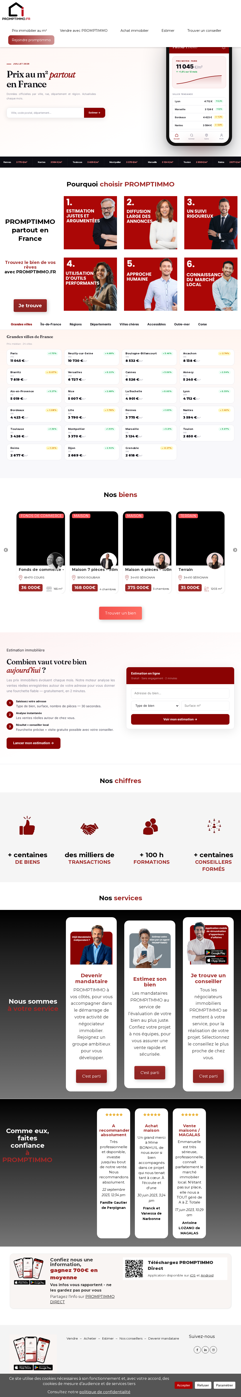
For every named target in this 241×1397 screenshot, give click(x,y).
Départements (100, 324)
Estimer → (94, 112)
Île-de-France (50, 324)
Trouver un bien (120, 613)
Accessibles (156, 324)
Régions (76, 324)
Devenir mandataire (163, 1338)
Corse (202, 324)
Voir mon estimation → (180, 719)
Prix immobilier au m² (29, 30)
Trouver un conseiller (204, 30)
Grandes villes (21, 324)
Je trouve (30, 305)
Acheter (90, 1338)
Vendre (72, 1338)
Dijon (219, 162)
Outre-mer (182, 324)
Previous (6, 550)
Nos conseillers (131, 1338)
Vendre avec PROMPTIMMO (84, 30)
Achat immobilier (134, 30)
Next (235, 550)
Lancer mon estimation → (33, 743)
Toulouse (43, 162)
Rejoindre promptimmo (31, 40)
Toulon (153, 162)
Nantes (7, 162)
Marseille (118, 162)
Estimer (167, 30)
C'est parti (91, 1076)
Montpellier (81, 162)
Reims (187, 162)
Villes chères (129, 324)
